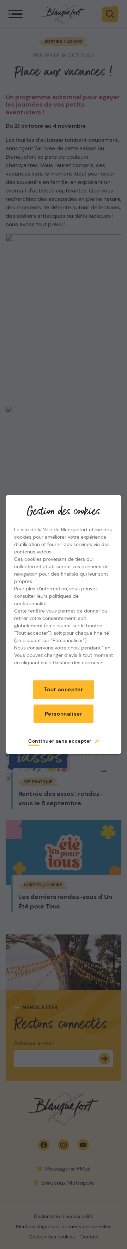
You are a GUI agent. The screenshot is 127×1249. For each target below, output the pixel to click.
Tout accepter (63, 689)
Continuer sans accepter (60, 741)
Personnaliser (64, 713)
